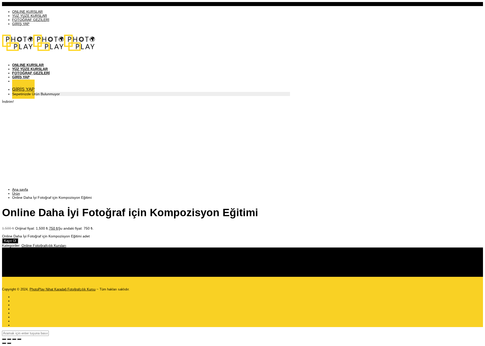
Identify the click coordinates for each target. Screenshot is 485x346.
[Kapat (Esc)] (19, 339)
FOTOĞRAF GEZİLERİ (30, 20)
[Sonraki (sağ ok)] (9, 343)
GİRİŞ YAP (20, 24)
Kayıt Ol (10, 241)
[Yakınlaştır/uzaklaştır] (4, 339)
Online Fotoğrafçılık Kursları (43, 245)
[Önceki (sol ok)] (4, 343)
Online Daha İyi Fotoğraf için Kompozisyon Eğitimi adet (46, 236)
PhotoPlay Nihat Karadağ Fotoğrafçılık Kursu (62, 289)
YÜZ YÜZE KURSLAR (29, 16)
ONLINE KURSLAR (27, 12)
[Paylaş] (14, 339)
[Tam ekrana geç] (9, 339)
